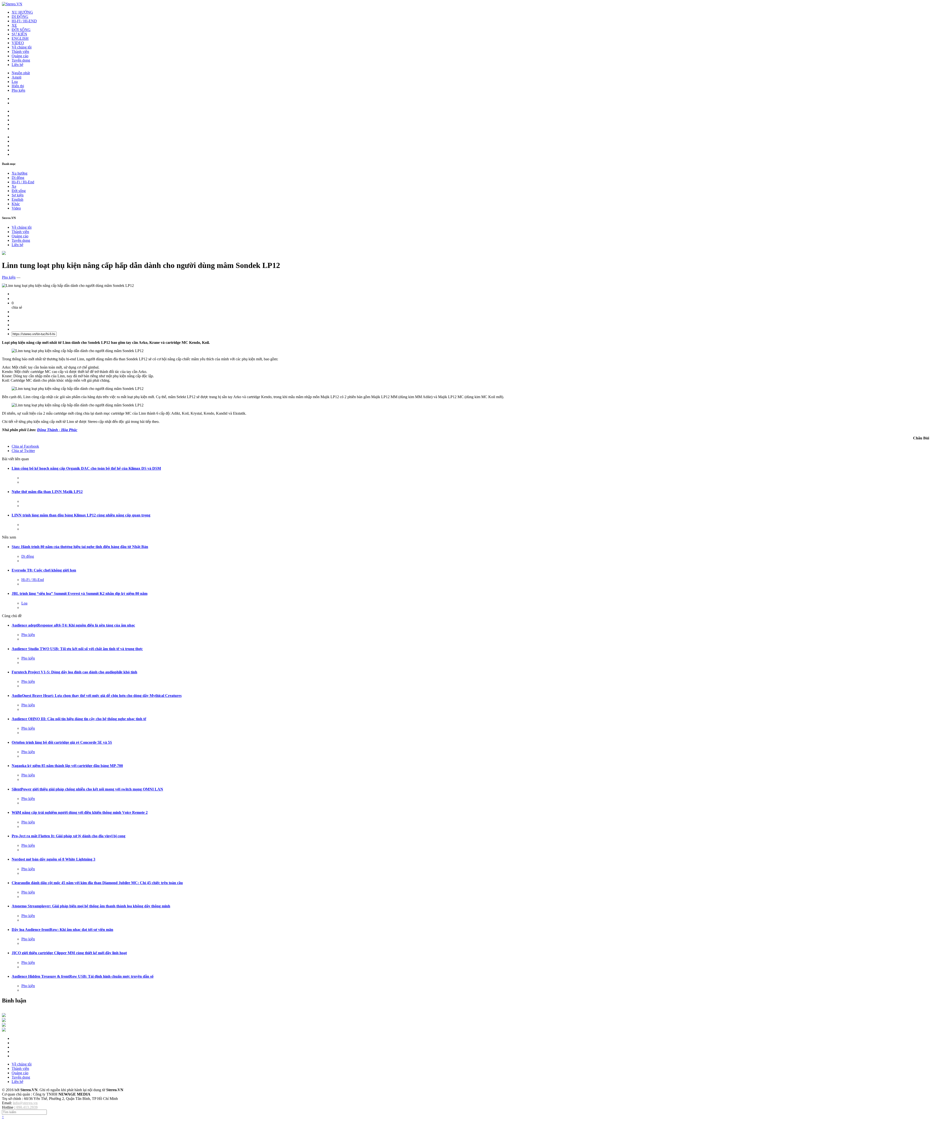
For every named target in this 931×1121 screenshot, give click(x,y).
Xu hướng (19, 173)
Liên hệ (17, 65)
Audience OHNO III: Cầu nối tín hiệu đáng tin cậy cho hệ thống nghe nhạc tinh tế (79, 719)
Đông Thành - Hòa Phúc (57, 430)
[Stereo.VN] (12, 4)
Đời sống (19, 191)
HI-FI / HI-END (24, 21)
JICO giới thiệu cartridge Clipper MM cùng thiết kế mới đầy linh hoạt (69, 953)
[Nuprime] (4, 1025)
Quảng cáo (20, 56)
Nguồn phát (21, 73)
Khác (16, 204)
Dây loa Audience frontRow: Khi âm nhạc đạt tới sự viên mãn (62, 929)
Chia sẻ (25, 446)
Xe (14, 186)
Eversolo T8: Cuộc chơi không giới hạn (44, 570)
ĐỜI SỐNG (21, 30)
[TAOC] (4, 1030)
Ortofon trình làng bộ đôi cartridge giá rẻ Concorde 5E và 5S (62, 742)
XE (14, 25)
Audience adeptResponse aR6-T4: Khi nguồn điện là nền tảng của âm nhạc (73, 625)
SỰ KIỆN (19, 34)
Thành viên (20, 51)
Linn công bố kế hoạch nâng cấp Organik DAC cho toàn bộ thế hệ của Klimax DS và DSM (86, 468)
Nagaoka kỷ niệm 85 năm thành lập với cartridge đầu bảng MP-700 (67, 766)
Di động (18, 178)
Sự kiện (18, 195)
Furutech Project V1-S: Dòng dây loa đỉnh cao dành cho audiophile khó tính (74, 672)
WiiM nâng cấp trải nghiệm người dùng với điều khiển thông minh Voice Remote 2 (80, 812)
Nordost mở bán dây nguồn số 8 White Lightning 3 (53, 859)
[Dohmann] (4, 1016)
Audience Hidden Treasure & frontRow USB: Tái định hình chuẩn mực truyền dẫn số (82, 976)
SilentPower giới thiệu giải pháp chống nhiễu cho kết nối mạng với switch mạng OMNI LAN (87, 789)
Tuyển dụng (21, 60)
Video (16, 208)
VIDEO (18, 43)
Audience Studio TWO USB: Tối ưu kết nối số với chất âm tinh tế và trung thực (77, 649)
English (17, 199)
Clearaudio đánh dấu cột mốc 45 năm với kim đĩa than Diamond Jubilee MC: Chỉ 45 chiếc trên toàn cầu (97, 883)
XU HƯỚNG (22, 12)
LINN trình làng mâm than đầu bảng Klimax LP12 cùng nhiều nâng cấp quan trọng (81, 515)
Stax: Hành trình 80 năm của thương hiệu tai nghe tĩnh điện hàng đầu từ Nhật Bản (80, 547)
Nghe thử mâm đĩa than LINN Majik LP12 (47, 492)
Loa (15, 82)
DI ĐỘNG (20, 17)
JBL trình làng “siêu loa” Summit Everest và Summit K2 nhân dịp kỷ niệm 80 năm (79, 593)
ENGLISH (20, 38)
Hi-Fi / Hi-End (23, 182)
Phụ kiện (18, 90)
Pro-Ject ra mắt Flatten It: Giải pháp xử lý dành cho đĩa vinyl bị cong (68, 836)
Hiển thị (18, 86)
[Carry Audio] (4, 1020)
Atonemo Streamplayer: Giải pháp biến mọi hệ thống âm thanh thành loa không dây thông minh (91, 906)
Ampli (16, 77)
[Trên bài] (4, 253)
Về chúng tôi (22, 47)
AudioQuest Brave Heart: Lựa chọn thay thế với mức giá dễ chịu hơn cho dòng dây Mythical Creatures (97, 696)
